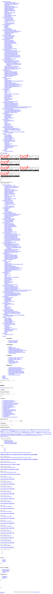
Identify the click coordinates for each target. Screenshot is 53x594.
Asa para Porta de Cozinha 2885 (7, 518)
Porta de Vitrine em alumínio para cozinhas (9, 469)
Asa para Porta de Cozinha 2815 (7, 513)
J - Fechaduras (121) (5, 408)
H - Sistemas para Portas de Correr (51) (8, 406)
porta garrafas (23, 434)
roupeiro (4, 435)
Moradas (3, 578)
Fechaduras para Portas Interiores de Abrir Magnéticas (17, 350)
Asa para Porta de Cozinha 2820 (7, 523)
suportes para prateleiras (33, 435)
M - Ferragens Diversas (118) (7, 411)
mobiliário (33, 432)
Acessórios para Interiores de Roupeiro (15, 367)
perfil (38, 432)
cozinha (13, 431)
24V (0, 429)
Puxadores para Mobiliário (13, 342)
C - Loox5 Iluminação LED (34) (7, 402)
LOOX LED (25, 432)
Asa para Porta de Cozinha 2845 (7, 479)
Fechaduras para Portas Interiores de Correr (16, 351)
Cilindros (10, 346)
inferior (13, 432)
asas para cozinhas (46, 429)
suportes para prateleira (24, 435)
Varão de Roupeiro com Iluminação (14, 374)
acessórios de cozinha (7, 429)
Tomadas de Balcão (12, 363)
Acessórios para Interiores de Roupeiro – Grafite (16, 368)
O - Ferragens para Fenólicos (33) (8, 413)
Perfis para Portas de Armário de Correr (15, 369)
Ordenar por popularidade (9, 440)
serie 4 (7, 435)
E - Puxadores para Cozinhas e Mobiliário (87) (10, 404)
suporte (12, 435)
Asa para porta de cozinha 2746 (7, 532)
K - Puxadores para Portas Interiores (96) (9, 409)
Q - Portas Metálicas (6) (6, 415)
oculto (35, 432)
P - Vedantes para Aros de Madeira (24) (8, 414)
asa (31, 429)
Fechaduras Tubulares (12, 353)
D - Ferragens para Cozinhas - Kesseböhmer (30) (10, 403)
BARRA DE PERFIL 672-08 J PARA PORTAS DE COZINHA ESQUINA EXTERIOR (19, 459)
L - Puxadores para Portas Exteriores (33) (9, 410)
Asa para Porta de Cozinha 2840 (7, 528)
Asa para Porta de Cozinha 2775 (7, 508)
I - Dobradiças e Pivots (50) (6, 407)
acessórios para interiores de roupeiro (19, 429)
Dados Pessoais (5, 577)
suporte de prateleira (17, 435)
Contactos (4, 572)
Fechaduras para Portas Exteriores (14, 348)
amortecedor (28, 429)
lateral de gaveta (19, 432)
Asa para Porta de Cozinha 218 (7, 537)
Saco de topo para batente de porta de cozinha (10, 474)
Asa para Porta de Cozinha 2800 (7, 483)
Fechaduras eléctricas (12, 347)
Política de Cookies (5, 570)
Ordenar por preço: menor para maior (11, 442)
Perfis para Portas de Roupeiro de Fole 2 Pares (16, 371)
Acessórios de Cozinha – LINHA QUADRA (16, 357)
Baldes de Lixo (11, 360)
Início (1, 387)
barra (1, 431)
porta (19, 434)
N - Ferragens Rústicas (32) (6, 412)
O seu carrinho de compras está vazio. (6, 182)
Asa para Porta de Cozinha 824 (7, 547)
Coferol (6, 152)
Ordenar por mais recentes (9, 441)
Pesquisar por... (2, 177)
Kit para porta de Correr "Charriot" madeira (10, 464)
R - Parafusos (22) (5, 416)
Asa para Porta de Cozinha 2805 (7, 493)
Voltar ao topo (2, 592)
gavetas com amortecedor (8, 432)
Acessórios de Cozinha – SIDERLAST (15, 359)
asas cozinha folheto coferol (38, 429)
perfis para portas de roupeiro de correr (8, 434)
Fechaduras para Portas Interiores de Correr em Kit (17, 352)
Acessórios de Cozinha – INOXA (14, 358)
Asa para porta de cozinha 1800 (7, 542)
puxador (29, 434)
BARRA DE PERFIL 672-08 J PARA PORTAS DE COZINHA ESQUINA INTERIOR (18, 454)
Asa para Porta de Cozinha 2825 (7, 503)
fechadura (33, 431)
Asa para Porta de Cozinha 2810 (7, 488)
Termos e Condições (5, 571)
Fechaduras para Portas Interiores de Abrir (15, 349)
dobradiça (17, 431)
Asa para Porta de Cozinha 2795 (7, 498)
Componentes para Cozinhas (13, 361)
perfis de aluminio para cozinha (45, 432)
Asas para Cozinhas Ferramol (13, 340)
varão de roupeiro (40, 435)
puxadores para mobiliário (36, 434)
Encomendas (4, 576)
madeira (29, 432)
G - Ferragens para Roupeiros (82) (8, 405)
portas (26, 434)
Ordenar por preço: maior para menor (11, 443)
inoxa (16, 432)
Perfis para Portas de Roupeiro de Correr (15, 370)
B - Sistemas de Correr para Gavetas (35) (9, 401)
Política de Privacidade (6, 569)
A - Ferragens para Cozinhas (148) (8, 400)
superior (9, 435)
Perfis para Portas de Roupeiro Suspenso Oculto (16, 372)
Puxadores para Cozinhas (13, 341)
